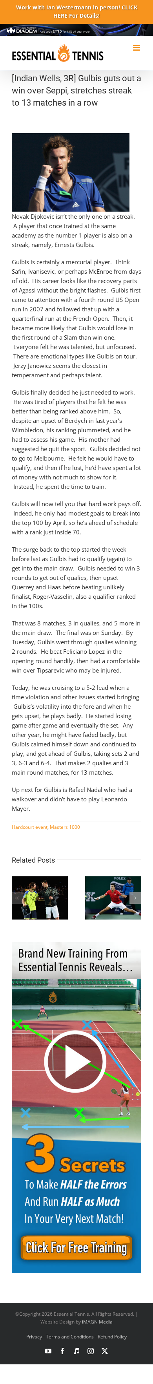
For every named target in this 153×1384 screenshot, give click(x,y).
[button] (18, 898)
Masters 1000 (65, 827)
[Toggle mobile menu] (137, 48)
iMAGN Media (97, 1321)
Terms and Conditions (70, 1336)
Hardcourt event (29, 827)
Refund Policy (112, 1336)
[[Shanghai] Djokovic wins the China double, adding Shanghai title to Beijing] (113, 880)
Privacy (34, 1336)
